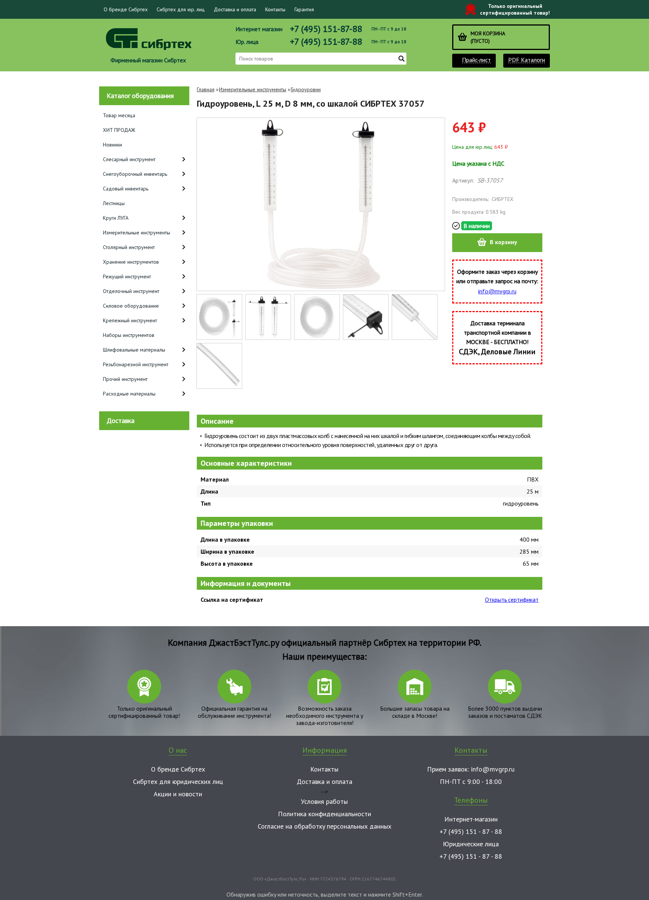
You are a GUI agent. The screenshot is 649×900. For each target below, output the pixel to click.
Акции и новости (178, 794)
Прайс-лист (476, 60)
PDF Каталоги (526, 60)
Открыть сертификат (512, 599)
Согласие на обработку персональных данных (324, 826)
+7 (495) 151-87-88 (326, 29)
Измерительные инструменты (252, 89)
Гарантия (304, 9)
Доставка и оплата (235, 9)
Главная (205, 89)
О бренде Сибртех (126, 9)
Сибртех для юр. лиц (181, 9)
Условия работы (324, 801)
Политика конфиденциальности (324, 813)
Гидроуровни (306, 89)
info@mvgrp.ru (497, 291)
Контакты (275, 9)
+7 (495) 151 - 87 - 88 (470, 831)
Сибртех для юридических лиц (178, 781)
